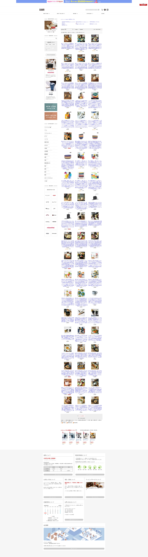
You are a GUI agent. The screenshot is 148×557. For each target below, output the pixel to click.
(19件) (83, 167)
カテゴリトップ (63, 19)
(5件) (70, 71)
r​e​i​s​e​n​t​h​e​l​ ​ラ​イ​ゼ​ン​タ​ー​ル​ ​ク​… (85, 440)
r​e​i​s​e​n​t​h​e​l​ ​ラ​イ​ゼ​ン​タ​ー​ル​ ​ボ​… (65, 440)
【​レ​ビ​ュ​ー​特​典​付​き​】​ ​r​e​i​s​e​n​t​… (78, 440)
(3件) (70, 248)
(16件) (83, 229)
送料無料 (81, 29)
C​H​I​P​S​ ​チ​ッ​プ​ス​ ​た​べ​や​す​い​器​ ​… (92, 440)
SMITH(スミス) (64, 25)
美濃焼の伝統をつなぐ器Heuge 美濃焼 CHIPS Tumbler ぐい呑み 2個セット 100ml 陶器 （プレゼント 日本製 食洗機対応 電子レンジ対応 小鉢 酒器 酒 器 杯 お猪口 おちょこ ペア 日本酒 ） (67, 319)
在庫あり (76, 29)
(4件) (83, 51)
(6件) (97, 129)
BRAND (67, 19)
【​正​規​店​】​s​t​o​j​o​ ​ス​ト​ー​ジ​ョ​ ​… (71, 440)
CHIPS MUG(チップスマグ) (94, 21)
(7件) (97, 168)
